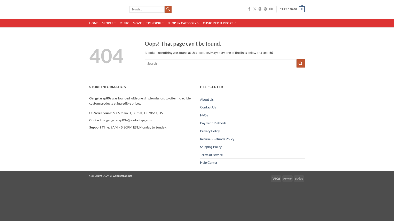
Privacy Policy (210, 131)
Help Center (208, 162)
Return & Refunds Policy (217, 139)
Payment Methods (213, 123)
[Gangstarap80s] (106, 9)
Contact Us (208, 107)
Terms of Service (211, 155)
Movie (137, 23)
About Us (207, 99)
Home (93, 23)
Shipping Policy (211, 147)
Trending (153, 23)
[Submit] (168, 9)
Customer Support (218, 23)
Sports (107, 23)
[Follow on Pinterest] (265, 9)
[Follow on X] (254, 9)
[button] (292, 9)
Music (124, 23)
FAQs (204, 115)
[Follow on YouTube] (271, 9)
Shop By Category (182, 23)
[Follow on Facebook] (249, 9)
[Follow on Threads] (260, 9)
